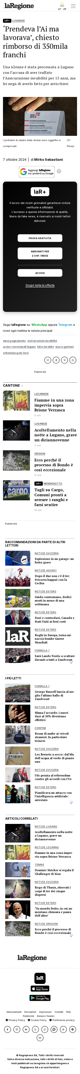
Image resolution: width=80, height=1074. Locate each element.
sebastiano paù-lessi (16, 352)
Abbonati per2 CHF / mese (40, 253)
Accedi (40, 273)
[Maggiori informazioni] (59, 172)
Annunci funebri (46, 1016)
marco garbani (64, 346)
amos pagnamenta (14, 340)
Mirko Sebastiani (48, 160)
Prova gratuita (40, 238)
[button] (7, 1029)
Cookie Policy (38, 1020)
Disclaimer (30, 1012)
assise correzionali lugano (19, 346)
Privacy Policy (16, 1020)
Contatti (59, 1012)
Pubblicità (28, 1016)
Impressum (45, 1012)
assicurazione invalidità (42, 340)
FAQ (68, 1012)
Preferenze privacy (63, 1020)
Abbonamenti (14, 1012)
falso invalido (45, 346)
